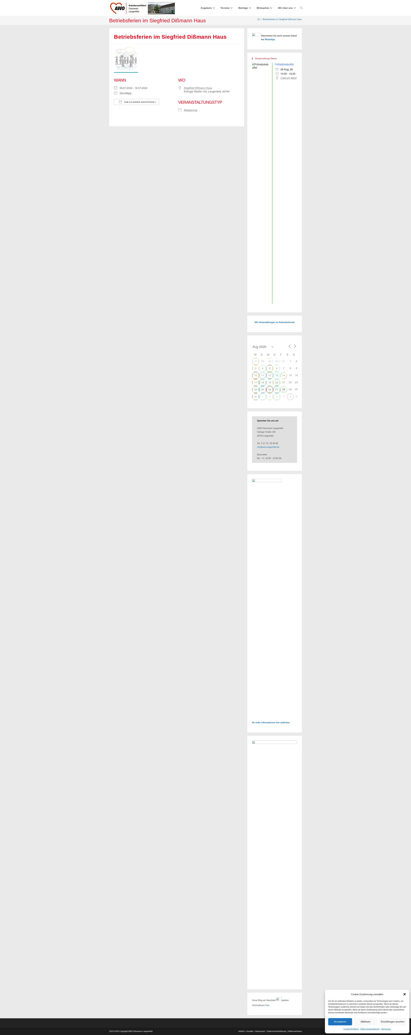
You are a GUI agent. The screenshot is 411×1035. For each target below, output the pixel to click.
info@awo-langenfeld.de (268, 447)
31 (255, 396)
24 (255, 389)
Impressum (386, 1029)
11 (262, 375)
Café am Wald (288, 78)
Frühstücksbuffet (284, 64)
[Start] (259, 19)
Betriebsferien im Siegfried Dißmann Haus (282, 19)
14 (283, 375)
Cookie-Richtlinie (351, 1029)
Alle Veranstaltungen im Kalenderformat (274, 322)
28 (283, 389)
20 (276, 382)
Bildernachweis (295, 1031)
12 (269, 375)
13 (276, 375)
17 (255, 382)
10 (255, 375)
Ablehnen (365, 1021)
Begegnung (190, 110)
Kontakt (250, 1031)
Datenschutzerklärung (370, 1029)
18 (262, 382)
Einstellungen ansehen (392, 1021)
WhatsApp (270, 39)
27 (255, 361)
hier (267, 1005)
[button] (404, 994)
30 (276, 361)
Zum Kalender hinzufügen (138, 102)
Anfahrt (241, 1031)
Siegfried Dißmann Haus (198, 88)
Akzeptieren (340, 1021)
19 (269, 382)
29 (269, 361)
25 (262, 389)
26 (269, 389)
